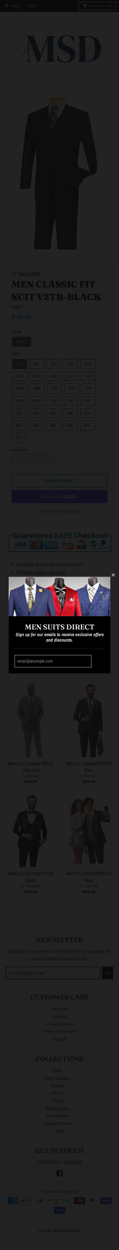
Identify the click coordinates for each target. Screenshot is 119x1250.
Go (99, 661)
